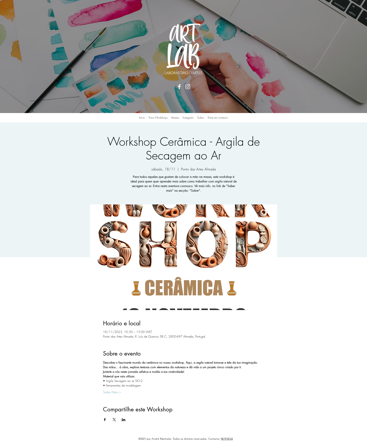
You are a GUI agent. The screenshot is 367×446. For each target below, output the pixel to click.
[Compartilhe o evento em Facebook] (105, 419)
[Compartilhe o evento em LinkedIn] (123, 419)
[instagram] (187, 86)
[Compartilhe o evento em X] (114, 419)
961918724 (227, 438)
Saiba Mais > (112, 392)
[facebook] (179, 86)
